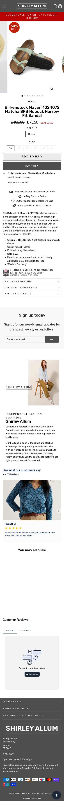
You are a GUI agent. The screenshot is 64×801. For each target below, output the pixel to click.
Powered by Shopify (32, 798)
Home (31, 101)
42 (52, 148)
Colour (32, 128)
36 (10, 148)
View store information (18, 182)
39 (35, 148)
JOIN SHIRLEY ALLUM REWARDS (23, 716)
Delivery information (21, 287)
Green (31, 134)
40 (44, 148)
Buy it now (32, 166)
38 (27, 148)
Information (12, 701)
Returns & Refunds (19, 281)
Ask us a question (18, 294)
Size (32, 142)
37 (19, 148)
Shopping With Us (15, 708)
